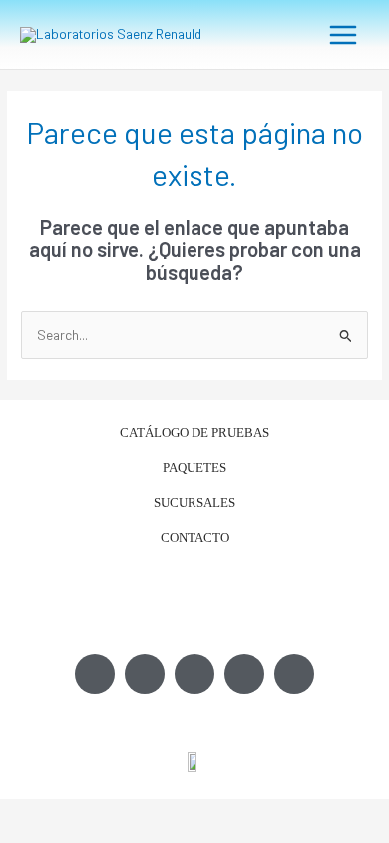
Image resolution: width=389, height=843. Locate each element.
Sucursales (194, 502)
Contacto (195, 537)
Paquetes (194, 467)
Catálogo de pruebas (194, 432)
